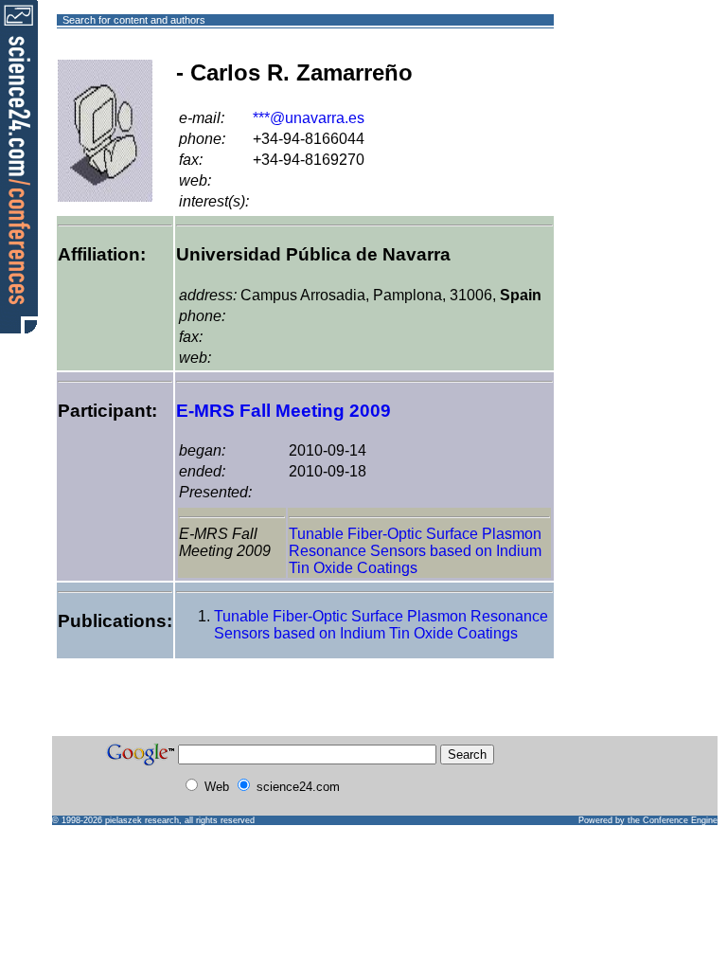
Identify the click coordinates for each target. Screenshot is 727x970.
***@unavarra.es (308, 118)
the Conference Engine (673, 820)
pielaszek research (142, 820)
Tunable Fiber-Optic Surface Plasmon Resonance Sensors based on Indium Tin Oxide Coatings (415, 551)
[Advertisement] (622, 88)
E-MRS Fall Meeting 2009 (283, 411)
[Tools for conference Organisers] (19, 166)
